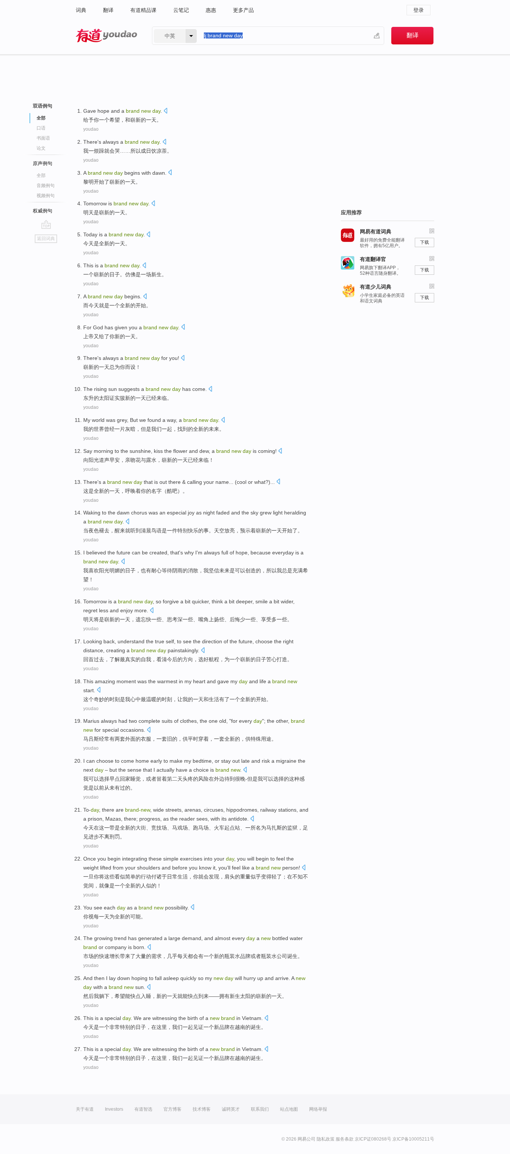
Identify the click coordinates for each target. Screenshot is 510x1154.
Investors (114, 1109)
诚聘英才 (231, 1109)
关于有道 (85, 1109)
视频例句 (46, 195)
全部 (41, 175)
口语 (41, 128)
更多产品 (243, 10)
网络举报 (318, 1109)
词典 (81, 10)
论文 (41, 148)
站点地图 (289, 1109)
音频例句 (46, 185)
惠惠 (211, 10)
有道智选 (143, 1109)
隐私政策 (326, 1139)
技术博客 (202, 1109)
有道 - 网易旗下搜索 (106, 36)
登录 (418, 10)
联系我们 (260, 1109)
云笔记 (181, 10)
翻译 (108, 10)
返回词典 (46, 238)
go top (46, 224)
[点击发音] (165, 111)
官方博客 (172, 1109)
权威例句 (42, 211)
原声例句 (42, 163)
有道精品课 (143, 10)
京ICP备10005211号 (413, 1139)
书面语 (43, 138)
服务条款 (345, 1139)
